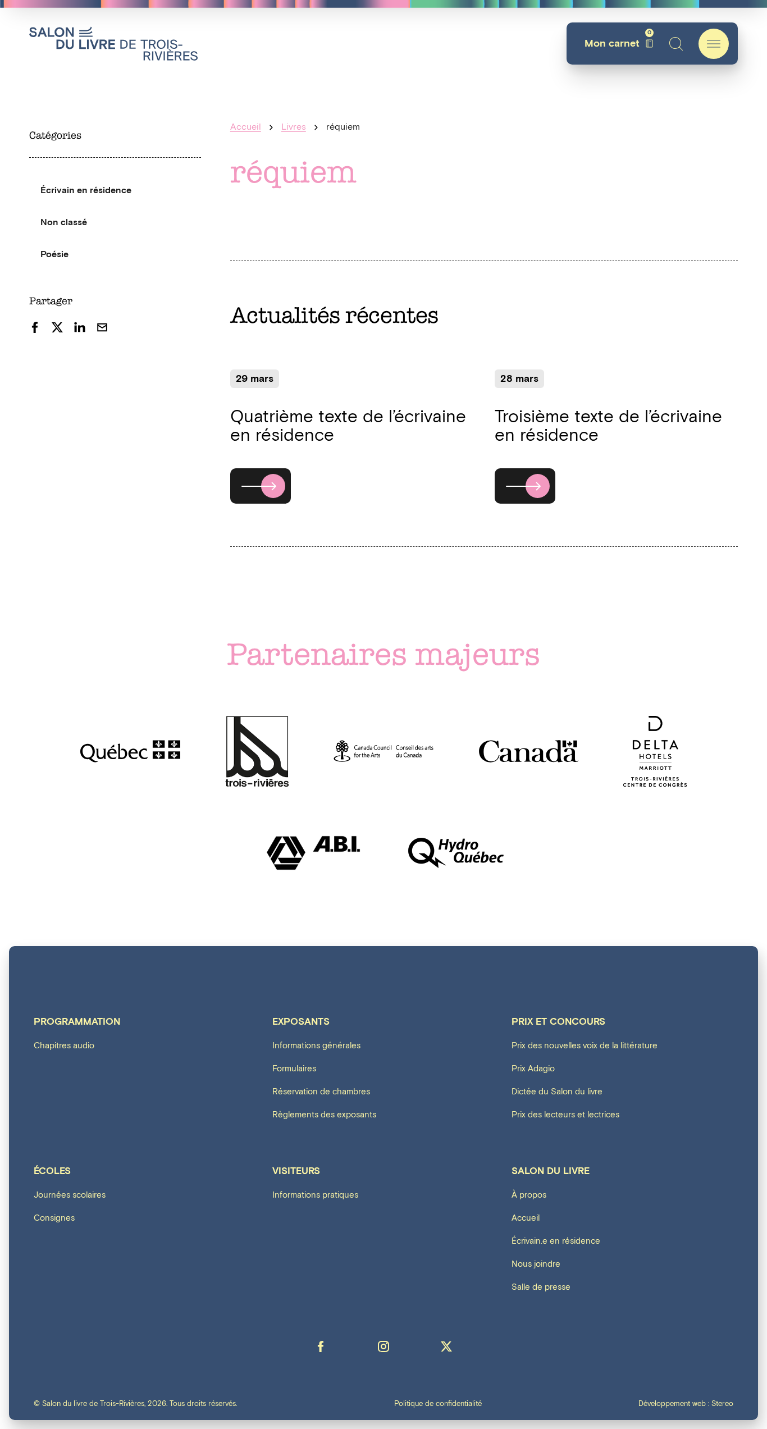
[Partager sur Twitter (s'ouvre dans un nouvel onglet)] (57, 327)
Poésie (54, 255)
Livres (293, 127)
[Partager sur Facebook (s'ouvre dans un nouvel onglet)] (34, 327)
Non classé (63, 223)
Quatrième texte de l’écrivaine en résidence (348, 427)
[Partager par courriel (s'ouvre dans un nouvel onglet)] (102, 327)
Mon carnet (618, 43)
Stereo (722, 1404)
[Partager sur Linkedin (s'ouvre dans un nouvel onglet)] (79, 327)
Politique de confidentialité (438, 1404)
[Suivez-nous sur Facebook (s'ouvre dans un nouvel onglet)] (320, 1346)
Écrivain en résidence (85, 191)
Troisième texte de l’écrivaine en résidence (608, 427)
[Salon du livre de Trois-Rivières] (113, 43)
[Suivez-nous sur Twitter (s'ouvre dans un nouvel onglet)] (446, 1346)
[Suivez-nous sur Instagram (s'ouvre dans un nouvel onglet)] (383, 1346)
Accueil (245, 127)
